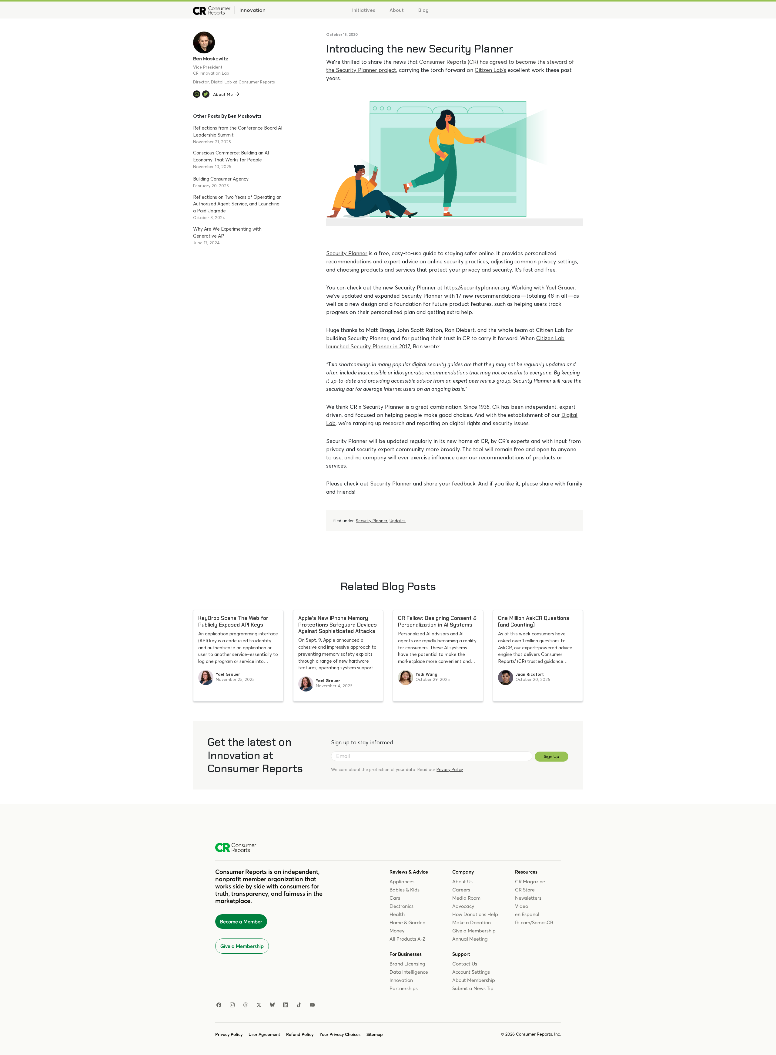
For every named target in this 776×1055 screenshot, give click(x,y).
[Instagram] (232, 1005)
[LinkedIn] (285, 1005)
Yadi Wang (426, 674)
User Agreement (264, 1034)
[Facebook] (218, 1005)
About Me (223, 94)
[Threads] (245, 1005)
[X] (259, 1005)
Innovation (252, 10)
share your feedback (450, 483)
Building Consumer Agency (221, 179)
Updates (398, 520)
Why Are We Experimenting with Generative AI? (227, 232)
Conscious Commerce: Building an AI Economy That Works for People (231, 156)
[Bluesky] (272, 1005)
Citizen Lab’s (490, 69)
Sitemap (374, 1034)
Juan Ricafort (530, 674)
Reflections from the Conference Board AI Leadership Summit (237, 131)
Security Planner (346, 253)
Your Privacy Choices (339, 1034)
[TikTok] (299, 1005)
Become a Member (241, 921)
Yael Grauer (560, 287)
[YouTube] (312, 1005)
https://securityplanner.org (476, 287)
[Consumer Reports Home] (238, 848)
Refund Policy (299, 1034)
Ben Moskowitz (211, 59)
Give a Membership (242, 946)
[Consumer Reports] (211, 10)
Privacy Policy (449, 769)
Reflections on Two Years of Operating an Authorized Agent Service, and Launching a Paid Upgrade (237, 204)
